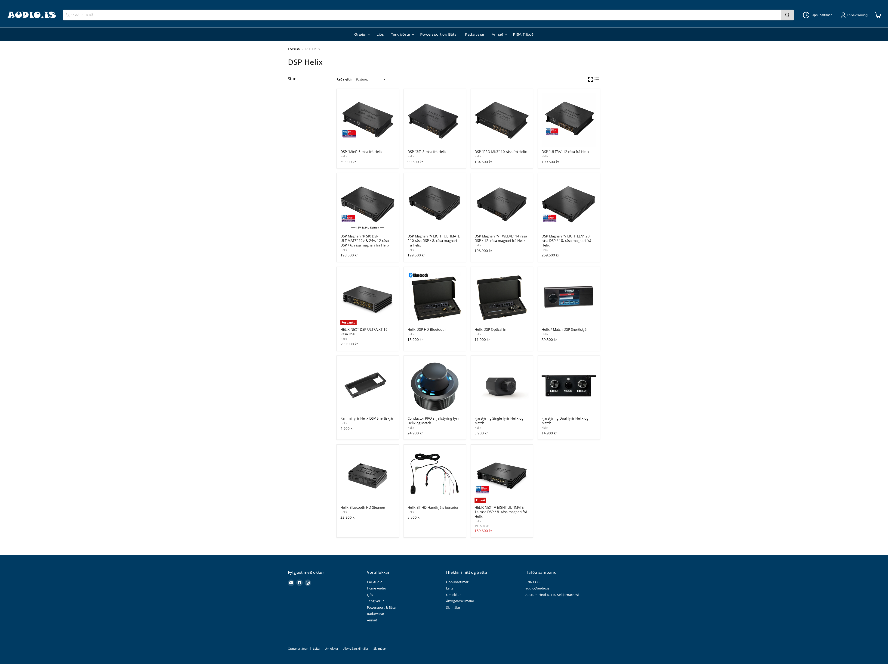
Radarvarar (475, 34)
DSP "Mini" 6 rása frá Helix (361, 151)
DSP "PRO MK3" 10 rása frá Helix (501, 151)
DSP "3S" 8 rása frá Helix (427, 151)
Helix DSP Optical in (490, 329)
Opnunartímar (457, 582)
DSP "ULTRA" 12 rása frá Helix (565, 151)
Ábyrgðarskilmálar (460, 601)
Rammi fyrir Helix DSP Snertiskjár (367, 418)
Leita (449, 588)
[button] (855, 15)
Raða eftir (344, 79)
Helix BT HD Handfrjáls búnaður (433, 507)
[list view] (597, 79)
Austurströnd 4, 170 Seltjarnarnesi (552, 594)
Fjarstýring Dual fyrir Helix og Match (565, 420)
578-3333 (532, 582)
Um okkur (453, 594)
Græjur (361, 34)
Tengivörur (401, 34)
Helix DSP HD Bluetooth (426, 329)
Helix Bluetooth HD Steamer (362, 507)
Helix (343, 156)
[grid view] (590, 79)
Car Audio (374, 582)
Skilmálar (453, 607)
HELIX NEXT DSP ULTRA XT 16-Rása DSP (364, 331)
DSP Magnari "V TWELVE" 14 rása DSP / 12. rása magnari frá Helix (501, 238)
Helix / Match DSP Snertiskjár (565, 329)
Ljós (380, 34)
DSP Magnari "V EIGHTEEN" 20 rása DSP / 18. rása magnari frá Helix (566, 240)
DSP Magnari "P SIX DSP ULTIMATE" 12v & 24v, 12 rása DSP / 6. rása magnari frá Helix (364, 240)
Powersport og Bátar (439, 34)
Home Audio (376, 588)
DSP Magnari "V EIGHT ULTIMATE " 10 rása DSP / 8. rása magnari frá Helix (433, 240)
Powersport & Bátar (382, 607)
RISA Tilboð (523, 34)
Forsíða (294, 49)
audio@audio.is (537, 588)
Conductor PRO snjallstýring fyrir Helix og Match (433, 420)
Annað (498, 34)
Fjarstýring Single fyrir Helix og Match (499, 420)
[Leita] (787, 15)
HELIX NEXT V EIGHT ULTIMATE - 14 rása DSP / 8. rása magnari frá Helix (501, 512)
